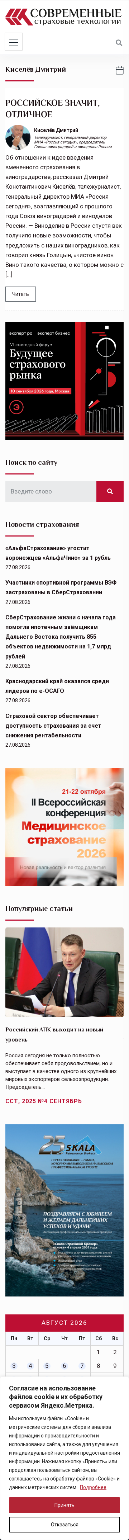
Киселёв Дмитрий (56, 130)
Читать (20, 294)
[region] (64, 1458)
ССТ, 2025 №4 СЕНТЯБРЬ (43, 1101)
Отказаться (64, 1524)
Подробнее (93, 1487)
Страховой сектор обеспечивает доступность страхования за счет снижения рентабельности (53, 726)
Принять (64, 1505)
